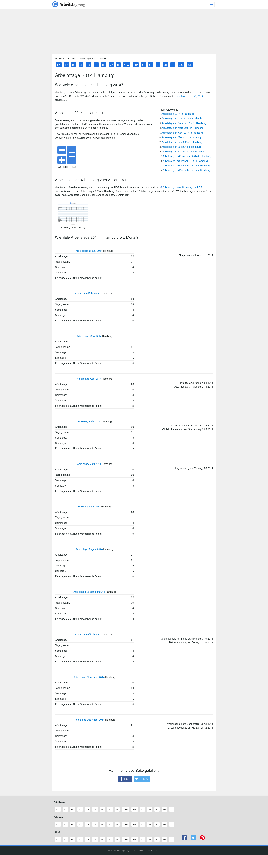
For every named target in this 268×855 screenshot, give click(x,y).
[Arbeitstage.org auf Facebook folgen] (184, 839)
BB (81, 64)
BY (66, 64)
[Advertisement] (134, 32)
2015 (190, 64)
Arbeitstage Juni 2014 (89, 464)
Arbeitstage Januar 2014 (89, 251)
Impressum (153, 850)
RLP (136, 64)
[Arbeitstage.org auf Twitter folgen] (193, 839)
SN (150, 64)
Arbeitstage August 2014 (89, 549)
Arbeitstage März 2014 (89, 336)
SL (143, 64)
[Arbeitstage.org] (68, 7)
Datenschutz (137, 850)
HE (103, 64)
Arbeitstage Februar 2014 (89, 293)
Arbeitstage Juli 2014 (89, 506)
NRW (126, 64)
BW (59, 64)
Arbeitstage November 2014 (89, 677)
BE (73, 64)
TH (172, 64)
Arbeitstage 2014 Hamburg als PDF (182, 187)
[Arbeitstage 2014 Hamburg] (72, 224)
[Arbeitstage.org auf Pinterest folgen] (202, 839)
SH (165, 64)
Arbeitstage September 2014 (89, 592)
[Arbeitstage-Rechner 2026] (67, 163)
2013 (181, 64)
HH (96, 64)
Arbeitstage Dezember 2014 (89, 719)
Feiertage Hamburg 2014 (189, 96)
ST (158, 64)
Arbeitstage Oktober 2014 (89, 634)
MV (111, 64)
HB (88, 64)
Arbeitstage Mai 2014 (89, 421)
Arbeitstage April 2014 (89, 378)
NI (118, 64)
